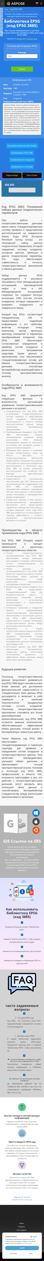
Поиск (22, 69)
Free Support (21, 1230)
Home (21, 1223)
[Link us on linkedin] (26, 1214)
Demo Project (32, 175)
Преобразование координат (22, 160)
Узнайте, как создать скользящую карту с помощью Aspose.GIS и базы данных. (22, 15)
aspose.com (20, 39)
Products (21, 1227)
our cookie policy (27, 1243)
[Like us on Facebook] (17, 1214)
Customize (13, 1253)
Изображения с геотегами (22, 167)
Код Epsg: (22, 52)
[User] (41, 3)
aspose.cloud (32, 39)
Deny (30, 1253)
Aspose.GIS (25, 1177)
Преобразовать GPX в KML (22, 153)
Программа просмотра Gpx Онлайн (22, 146)
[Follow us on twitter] (22, 1214)
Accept (22, 1248)
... (22, 190)
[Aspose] (15, 3)
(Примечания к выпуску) (22, 1199)
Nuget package (12, 175)
